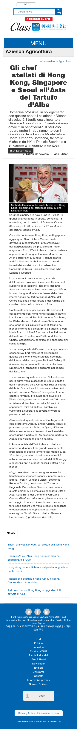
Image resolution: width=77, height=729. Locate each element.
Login (26, 4)
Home (42, 61)
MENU (38, 43)
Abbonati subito (39, 18)
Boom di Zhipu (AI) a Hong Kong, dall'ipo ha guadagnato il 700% (34, 557)
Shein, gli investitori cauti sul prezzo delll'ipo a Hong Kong (38, 546)
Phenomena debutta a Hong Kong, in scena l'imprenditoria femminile (34, 580)
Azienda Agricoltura (59, 61)
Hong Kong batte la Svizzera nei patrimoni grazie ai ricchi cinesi (38, 569)
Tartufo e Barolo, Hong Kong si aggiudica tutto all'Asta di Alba (35, 592)
